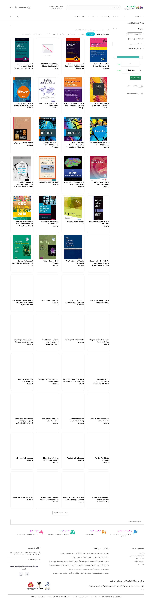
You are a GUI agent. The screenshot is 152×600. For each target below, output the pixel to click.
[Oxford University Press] (133, 10)
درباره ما (142, 553)
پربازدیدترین (81, 34)
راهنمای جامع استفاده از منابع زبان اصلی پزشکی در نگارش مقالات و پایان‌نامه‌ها (81, 573)
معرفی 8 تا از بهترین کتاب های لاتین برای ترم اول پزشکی (88, 569)
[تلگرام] (27, 574)
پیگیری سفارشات (14, 17)
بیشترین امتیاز (26, 34)
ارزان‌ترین (55, 34)
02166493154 (31, 560)
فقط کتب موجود (132, 93)
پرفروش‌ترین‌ (90, 34)
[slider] (141, 57)
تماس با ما (141, 564)
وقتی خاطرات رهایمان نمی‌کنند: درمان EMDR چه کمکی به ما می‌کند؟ (84, 553)
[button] (24, 7)
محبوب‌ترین (71, 34)
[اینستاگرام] (21, 574)
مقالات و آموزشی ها (79, 17)
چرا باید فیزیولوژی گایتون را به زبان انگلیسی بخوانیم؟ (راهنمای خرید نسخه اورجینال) (79, 565)
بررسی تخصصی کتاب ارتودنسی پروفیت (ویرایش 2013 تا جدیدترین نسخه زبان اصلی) (79, 561)
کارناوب (38, 597)
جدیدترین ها (91, 17)
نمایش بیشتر (59, 513)
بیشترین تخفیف (37, 34)
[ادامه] (142, 590)
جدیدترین (63, 34)
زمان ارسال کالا (140, 559)
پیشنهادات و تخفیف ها (104, 17)
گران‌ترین (47, 34)
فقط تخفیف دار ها (131, 86)
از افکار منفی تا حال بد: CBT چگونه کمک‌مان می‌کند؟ (90, 557)
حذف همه (115, 28)
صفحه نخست (116, 17)
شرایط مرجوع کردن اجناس (136, 556)
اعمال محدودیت (135, 78)
